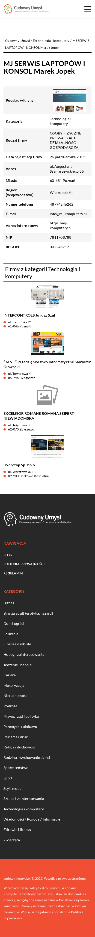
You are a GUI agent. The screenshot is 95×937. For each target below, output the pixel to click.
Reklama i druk (15, 737)
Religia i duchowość (19, 747)
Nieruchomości (15, 695)
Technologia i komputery (60, 121)
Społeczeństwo (15, 767)
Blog (7, 555)
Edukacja (10, 634)
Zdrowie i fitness (17, 829)
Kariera (9, 675)
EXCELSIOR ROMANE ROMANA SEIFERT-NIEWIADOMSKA (39, 415)
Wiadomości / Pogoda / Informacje (31, 819)
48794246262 (61, 204)
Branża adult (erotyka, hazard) (28, 613)
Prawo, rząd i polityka (21, 716)
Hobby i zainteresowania (23, 654)
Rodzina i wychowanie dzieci (26, 757)
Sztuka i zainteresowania (23, 798)
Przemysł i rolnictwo (20, 726)
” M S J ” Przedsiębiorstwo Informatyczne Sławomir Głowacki (47, 364)
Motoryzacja (13, 685)
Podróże (10, 706)
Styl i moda (12, 788)
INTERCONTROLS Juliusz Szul (29, 315)
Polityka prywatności (24, 564)
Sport (8, 778)
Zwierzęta (11, 840)
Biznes (8, 603)
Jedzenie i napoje (17, 664)
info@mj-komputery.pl (68, 213)
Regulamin (13, 573)
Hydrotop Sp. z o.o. (19, 465)
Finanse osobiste (17, 644)
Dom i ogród (13, 623)
